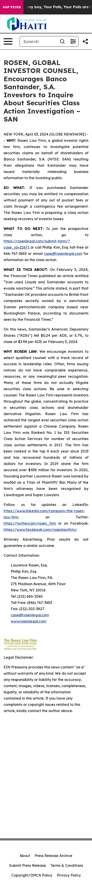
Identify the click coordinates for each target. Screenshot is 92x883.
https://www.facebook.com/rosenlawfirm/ (40, 529)
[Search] (62, 41)
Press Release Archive (53, 855)
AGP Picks (12, 7)
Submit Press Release (27, 865)
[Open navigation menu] (8, 41)
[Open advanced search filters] (73, 41)
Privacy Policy (69, 875)
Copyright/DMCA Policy (31, 875)
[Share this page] (85, 41)
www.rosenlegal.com (28, 621)
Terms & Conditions (66, 865)
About (25, 855)
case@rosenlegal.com (63, 253)
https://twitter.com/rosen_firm (30, 523)
